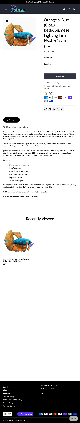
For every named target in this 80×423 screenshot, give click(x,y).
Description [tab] (13, 120)
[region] (40, 2)
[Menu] (5, 8)
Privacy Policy (8, 403)
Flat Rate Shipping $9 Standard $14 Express (40, 2)
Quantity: (47, 64)
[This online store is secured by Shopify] (60, 93)
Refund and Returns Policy (12, 400)
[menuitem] (21, 387)
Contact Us (7, 393)
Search (5, 387)
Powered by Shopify (20, 420)
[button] (64, 8)
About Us (6, 390)
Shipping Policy (8, 396)
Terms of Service (9, 406)
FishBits (11, 420)
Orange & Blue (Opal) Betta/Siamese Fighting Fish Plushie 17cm (16, 260)
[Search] (64, 9)
